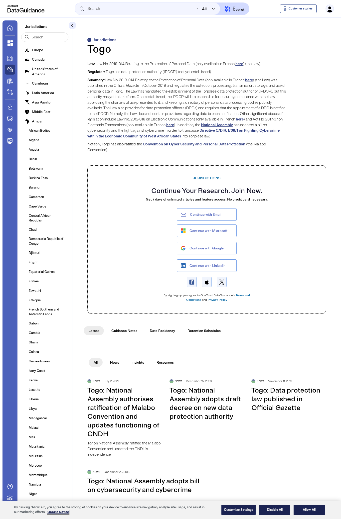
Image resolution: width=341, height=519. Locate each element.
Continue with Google (206, 248)
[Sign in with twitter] (222, 282)
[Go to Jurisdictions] (10, 70)
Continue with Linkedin (207, 266)
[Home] (26, 8)
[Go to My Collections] (10, 43)
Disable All (275, 510)
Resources (165, 362)
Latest (94, 331)
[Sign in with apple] (207, 282)
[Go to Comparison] (10, 92)
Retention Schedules (204, 331)
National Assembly (217, 125)
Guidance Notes (124, 331)
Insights (138, 362)
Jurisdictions (104, 39)
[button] (72, 25)
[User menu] (330, 8)
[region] (170, 510)
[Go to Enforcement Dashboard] (10, 141)
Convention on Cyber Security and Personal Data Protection (194, 144)
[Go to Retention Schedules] (10, 107)
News (114, 362)
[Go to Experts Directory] (10, 498)
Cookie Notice (58, 512)
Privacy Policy (217, 300)
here (239, 64)
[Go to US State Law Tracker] (10, 130)
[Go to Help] (10, 487)
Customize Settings (238, 510)
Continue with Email (205, 214)
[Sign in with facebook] (192, 282)
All (96, 362)
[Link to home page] (10, 28)
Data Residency (162, 331)
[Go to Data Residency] (10, 118)
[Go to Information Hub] (10, 58)
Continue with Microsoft (208, 231)
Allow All (309, 510)
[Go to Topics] (10, 81)
